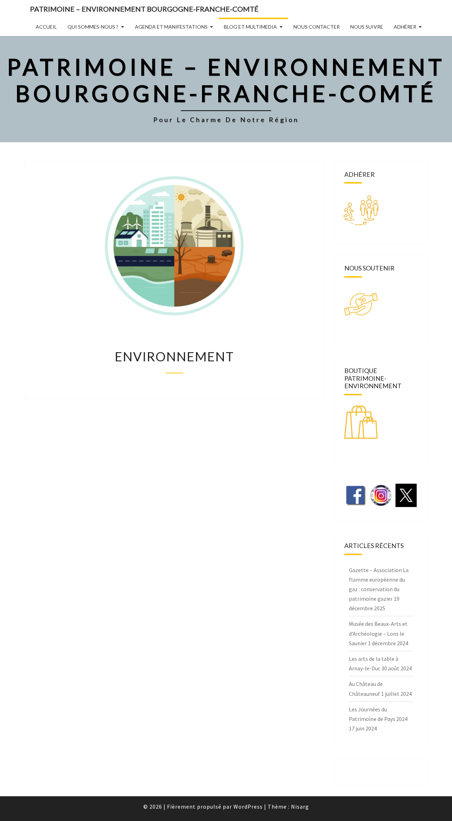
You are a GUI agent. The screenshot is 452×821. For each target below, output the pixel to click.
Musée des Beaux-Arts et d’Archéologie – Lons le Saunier (378, 633)
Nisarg (300, 806)
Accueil (46, 27)
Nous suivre (366, 27)
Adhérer (405, 27)
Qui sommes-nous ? (92, 27)
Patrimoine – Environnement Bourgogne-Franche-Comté (144, 9)
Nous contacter (316, 27)
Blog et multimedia (250, 27)
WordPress (248, 806)
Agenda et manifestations (171, 27)
